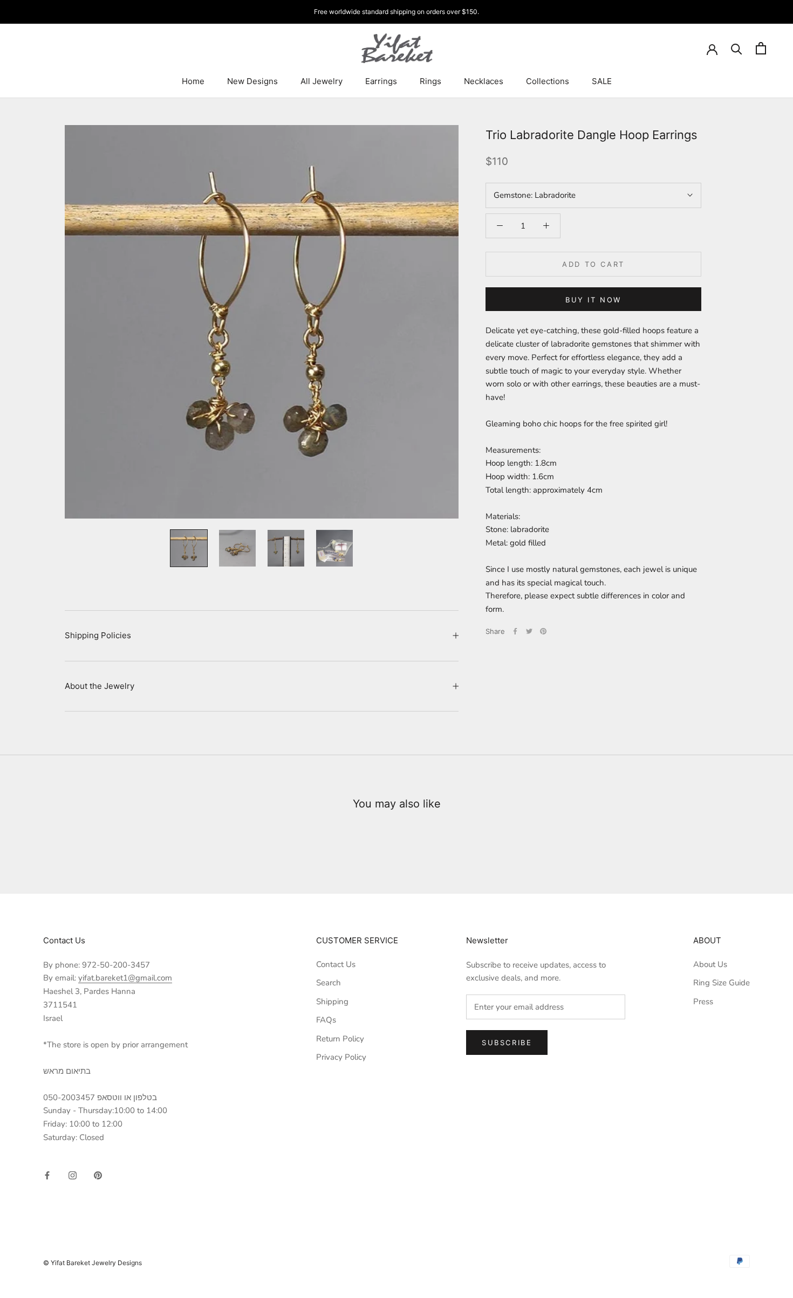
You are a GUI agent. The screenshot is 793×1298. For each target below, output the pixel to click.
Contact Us (336, 964)
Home (193, 81)
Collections (547, 81)
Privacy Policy (341, 1057)
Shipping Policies (98, 635)
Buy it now (593, 299)
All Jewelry (321, 81)
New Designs (252, 81)
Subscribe (507, 1042)
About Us (710, 964)
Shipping (332, 1001)
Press (703, 1001)
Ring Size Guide (721, 982)
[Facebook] (515, 631)
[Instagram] (73, 1175)
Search (328, 982)
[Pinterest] (543, 631)
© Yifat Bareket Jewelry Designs (92, 1263)
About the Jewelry (99, 686)
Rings (430, 81)
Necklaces (483, 81)
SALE (602, 81)
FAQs (326, 1019)
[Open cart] (761, 48)
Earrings (381, 81)
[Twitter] (529, 631)
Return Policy (340, 1038)
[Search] (736, 48)
